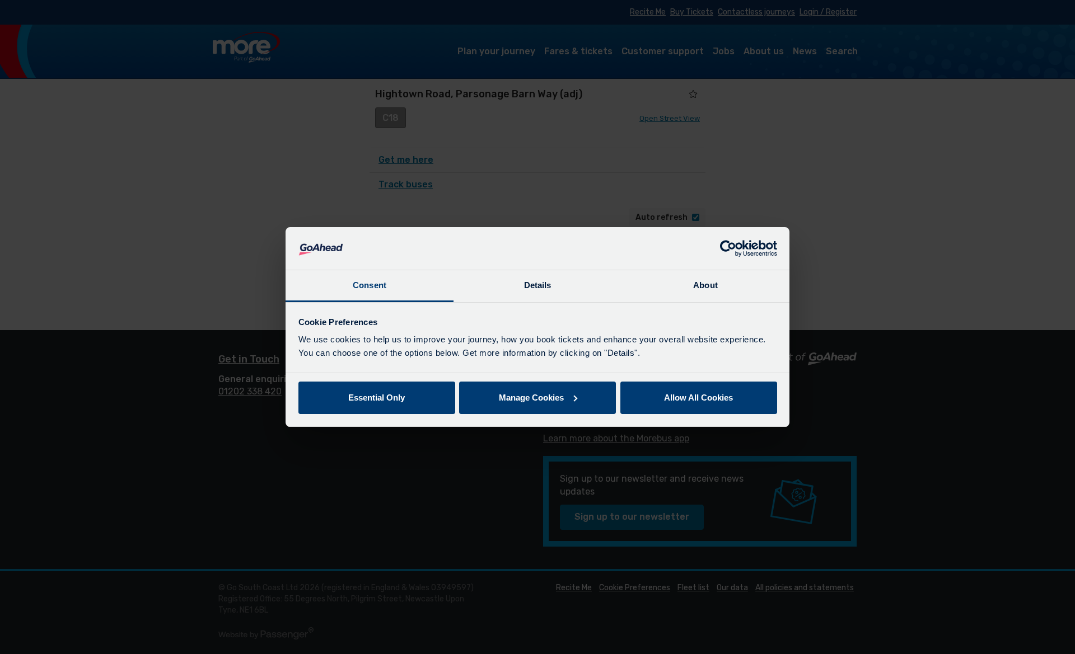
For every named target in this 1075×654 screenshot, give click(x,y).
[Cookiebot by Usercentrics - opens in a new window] (728, 248)
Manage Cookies (531, 397)
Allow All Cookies (698, 397)
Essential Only (376, 397)
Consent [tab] (369, 285)
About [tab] (705, 285)
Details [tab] (537, 285)
